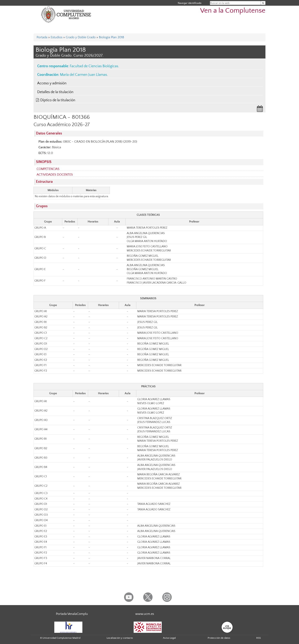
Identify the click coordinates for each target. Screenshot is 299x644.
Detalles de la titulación (55, 92)
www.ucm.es (144, 614)
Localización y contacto (120, 637)
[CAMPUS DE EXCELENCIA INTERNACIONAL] (148, 627)
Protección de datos (219, 637)
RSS (258, 637)
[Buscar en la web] (263, 3)
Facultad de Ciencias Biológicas (94, 66)
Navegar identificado (189, 3)
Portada (42, 37)
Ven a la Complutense (232, 10)
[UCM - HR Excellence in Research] (68, 627)
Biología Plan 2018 (111, 37)
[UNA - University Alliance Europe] (227, 627)
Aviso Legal (169, 637)
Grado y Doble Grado (81, 37)
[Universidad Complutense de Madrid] (66, 14)
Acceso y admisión (52, 83)
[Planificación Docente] (260, 110)
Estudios (56, 37)
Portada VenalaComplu (72, 614)
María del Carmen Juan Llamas (83, 75)
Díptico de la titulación (57, 100)
